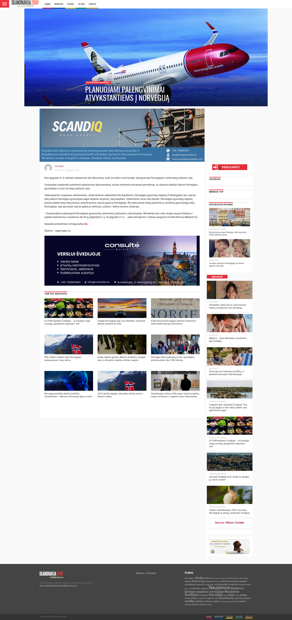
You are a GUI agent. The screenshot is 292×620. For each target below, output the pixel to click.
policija (187, 598)
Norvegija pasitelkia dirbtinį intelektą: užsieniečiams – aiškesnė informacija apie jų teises (68, 395)
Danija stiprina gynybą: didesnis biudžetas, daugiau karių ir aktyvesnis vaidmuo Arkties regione (122, 359)
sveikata (199, 601)
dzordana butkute (219, 578)
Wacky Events (199, 604)
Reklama (230, 522)
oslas (231, 595)
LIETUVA (81, 3)
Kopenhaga (198, 581)
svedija (189, 601)
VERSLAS (92, 3)
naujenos (204, 588)
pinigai (243, 595)
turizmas (208, 601)
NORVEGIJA (58, 3)
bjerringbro (189, 578)
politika (194, 598)
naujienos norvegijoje (210, 591)
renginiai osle (211, 598)
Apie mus (219, 522)
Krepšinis (210, 581)
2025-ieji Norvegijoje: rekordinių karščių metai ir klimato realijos (120, 395)
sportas (239, 598)
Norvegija (216, 594)
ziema (209, 604)
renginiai (201, 598)
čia (85, 223)
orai (225, 595)
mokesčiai (195, 588)
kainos (246, 578)
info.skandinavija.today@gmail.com (58, 585)
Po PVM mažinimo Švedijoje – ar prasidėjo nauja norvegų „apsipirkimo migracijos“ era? (67, 322)
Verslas (188, 604)
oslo (237, 595)
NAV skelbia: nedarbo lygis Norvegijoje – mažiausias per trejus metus (63, 359)
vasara (242, 601)
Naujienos (219, 587)
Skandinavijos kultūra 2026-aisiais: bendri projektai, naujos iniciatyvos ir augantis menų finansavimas (175, 395)
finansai (229, 578)
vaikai (216, 601)
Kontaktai (239, 522)
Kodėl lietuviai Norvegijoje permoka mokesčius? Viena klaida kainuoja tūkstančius (173, 322)
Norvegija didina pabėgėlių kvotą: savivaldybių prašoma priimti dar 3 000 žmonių (173, 359)
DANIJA (47, 3)
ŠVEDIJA (70, 3)
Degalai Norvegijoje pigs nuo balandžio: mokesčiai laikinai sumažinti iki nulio (121, 322)
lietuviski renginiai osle (207, 584)
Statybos (246, 598)
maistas (241, 584)
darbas (207, 577)
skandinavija (226, 598)
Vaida (61, 165)
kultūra (218, 581)
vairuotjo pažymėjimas (229, 601)
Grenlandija (238, 578)
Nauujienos (203, 595)
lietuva (225, 581)
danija (199, 578)
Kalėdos (188, 581)
